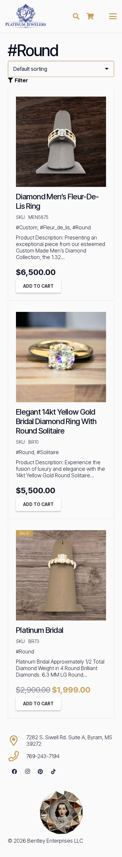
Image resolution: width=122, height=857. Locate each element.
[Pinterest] (40, 771)
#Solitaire (48, 452)
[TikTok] (53, 771)
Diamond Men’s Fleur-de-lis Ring (57, 201)
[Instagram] (27, 771)
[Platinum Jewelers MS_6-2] (25, 16)
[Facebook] (14, 771)
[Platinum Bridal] (61, 575)
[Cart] (90, 16)
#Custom (26, 227)
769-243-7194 (43, 756)
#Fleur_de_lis (55, 227)
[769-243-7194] (17, 756)
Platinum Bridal (39, 630)
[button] (76, 16)
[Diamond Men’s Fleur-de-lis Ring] (61, 142)
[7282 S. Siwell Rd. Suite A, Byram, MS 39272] (17, 740)
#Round (82, 227)
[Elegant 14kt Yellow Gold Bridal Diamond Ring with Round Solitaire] (61, 357)
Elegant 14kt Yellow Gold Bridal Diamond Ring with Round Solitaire (56, 421)
